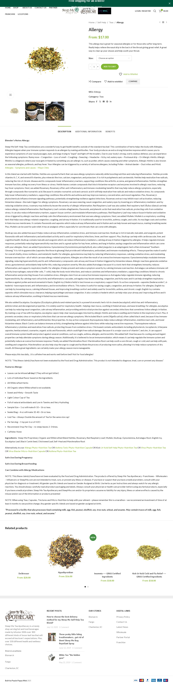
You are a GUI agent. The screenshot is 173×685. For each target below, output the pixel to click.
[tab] (64, 130)
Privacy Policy (123, 616)
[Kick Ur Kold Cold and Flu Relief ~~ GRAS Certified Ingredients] (149, 552)
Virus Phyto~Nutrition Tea (153, 447)
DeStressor (24, 573)
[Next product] (166, 22)
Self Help (102, 22)
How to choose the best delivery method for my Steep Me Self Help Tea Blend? (65, 619)
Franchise (120, 642)
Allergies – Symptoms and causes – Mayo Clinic (27, 167)
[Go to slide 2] (88, 586)
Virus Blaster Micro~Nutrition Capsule (27, 451)
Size (91, 58)
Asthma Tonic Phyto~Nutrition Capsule (73, 447)
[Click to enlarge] (10, 94)
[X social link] (100, 101)
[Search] (155, 11)
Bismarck (9, 655)
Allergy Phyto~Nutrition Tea (38, 447)
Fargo (8, 661)
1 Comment (64, 627)
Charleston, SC (12, 668)
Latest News (122, 627)
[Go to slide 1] (85, 586)
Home (92, 22)
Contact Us (121, 622)
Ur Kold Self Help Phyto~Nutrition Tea (118, 447)
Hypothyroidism (65, 572)
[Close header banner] (169, 3)
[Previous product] (160, 22)
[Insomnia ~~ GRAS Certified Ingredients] (107, 552)
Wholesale (121, 632)
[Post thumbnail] (52, 641)
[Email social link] (103, 101)
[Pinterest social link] (107, 101)
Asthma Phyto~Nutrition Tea (62, 451)
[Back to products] (163, 22)
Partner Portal (123, 637)
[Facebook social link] (96, 101)
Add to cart (110, 66)
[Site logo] (86, 10)
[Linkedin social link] (110, 101)
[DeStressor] (24, 552)
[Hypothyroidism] (66, 551)
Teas (111, 22)
